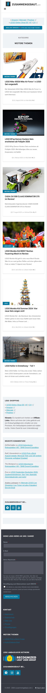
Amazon (15, 20)
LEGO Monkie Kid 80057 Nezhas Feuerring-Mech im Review (19, 252)
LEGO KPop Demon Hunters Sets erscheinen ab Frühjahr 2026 (19, 140)
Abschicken (11, 597)
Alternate (22, 20)
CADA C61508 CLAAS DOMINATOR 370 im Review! (22, 198)
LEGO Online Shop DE (19, 23)
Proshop (31, 20)
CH (34, 23)
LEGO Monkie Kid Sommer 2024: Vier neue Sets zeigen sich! (21, 310)
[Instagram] (13, 507)
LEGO (6, 303)
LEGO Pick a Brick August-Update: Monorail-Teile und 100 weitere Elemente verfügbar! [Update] (23, 455)
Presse (7, 624)
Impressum (9, 614)
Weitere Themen (9, 76)
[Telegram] (7, 507)
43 (35, 212)
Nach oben (41, 688)
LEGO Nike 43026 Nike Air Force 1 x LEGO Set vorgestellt (23, 83)
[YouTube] (18, 507)
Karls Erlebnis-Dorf (12, 642)
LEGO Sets (7, 246)
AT (30, 23)
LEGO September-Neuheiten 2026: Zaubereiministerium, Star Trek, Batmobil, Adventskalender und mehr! (21, 474)
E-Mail (5, 551)
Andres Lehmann (11, 483)
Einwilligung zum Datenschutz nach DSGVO (20, 584)
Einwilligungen (10, 627)
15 (34, 157)
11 (36, 382)
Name (6, 542)
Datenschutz (10, 617)
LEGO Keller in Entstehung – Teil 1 (20, 365)
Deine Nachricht (9, 560)
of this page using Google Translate (23, 27)
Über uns (8, 621)
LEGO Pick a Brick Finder (15, 639)
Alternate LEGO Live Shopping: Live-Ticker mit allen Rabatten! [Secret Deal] (21, 485)
